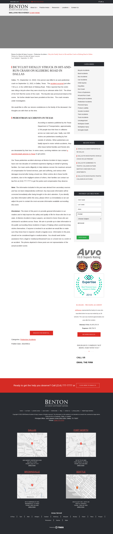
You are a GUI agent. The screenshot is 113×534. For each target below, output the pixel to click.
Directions (31, 465)
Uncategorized (82, 120)
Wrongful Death (83, 130)
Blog (61, 410)
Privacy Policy (75, 410)
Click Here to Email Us (87, 385)
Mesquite (65, 516)
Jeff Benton (78, 310)
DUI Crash (81, 89)
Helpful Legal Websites (87, 410)
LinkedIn (69, 416)
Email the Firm (85, 362)
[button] (89, 64)
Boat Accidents (83, 73)
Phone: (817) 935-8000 (80, 463)
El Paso (13, 516)
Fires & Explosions (84, 92)
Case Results (45, 410)
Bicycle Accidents (83, 70)
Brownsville (32, 472)
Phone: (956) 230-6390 (32, 505)
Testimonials (54, 410)
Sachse (58, 520)
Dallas (32, 430)
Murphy (75, 516)
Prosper (100, 516)
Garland (46, 516)
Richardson (48, 520)
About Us (33, 7)
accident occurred (57, 83)
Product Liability (83, 108)
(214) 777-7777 (25, 1)
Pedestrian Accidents (28, 339)
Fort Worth (81, 430)
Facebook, (58, 416)
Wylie (66, 520)
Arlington (37, 516)
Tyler (21, 516)
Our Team (27, 410)
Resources (55, 7)
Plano (91, 516)
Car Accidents (82, 80)
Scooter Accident (83, 111)
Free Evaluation (38, 1)
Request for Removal (41, 333)
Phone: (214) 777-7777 (32, 463)
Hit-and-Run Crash (84, 95)
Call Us (81, 357)
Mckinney (55, 516)
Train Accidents (83, 114)
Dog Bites (81, 86)
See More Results (88, 334)
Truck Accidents (83, 117)
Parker (83, 516)
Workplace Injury (83, 127)
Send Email (83, 237)
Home (21, 410)
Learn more (35, 13)
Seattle (81, 472)
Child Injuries (82, 83)
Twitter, (63, 416)
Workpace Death (83, 124)
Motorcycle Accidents (85, 98)
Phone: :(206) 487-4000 (81, 505)
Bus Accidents (82, 76)
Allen (28, 516)
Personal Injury (83, 105)
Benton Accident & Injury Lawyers (29, 56)
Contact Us (75, 7)
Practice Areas (44, 7)
